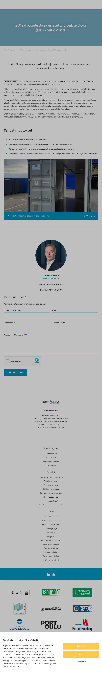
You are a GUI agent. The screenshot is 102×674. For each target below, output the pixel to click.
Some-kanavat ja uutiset (51, 525)
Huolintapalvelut (51, 501)
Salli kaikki (81, 646)
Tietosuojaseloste (51, 548)
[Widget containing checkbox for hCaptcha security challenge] (22, 361)
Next (95, 216)
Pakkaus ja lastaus (51, 489)
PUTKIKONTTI (11, 81)
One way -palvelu (51, 485)
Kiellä (81, 654)
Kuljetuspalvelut (51, 497)
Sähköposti (8, 323)
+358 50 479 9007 (53, 290)
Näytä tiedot (81, 661)
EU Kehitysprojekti (51, 560)
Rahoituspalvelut (51, 481)
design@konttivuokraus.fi (51, 284)
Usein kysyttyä (51, 529)
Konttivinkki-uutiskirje (51, 517)
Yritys (54, 310)
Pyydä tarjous (51, 448)
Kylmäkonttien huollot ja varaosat (51, 477)
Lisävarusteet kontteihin (51, 461)
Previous (91, 216)
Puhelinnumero (58, 323)
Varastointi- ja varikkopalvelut (51, 505)
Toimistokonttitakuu (51, 556)
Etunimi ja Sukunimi (12, 310)
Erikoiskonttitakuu (51, 552)
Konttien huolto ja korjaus (51, 493)
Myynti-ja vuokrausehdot (51, 540)
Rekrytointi (51, 536)
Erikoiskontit (51, 465)
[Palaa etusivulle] (4, 50)
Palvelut (51, 472)
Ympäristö (51, 532)
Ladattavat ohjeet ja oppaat (51, 521)
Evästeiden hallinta (51, 544)
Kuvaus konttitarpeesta (13, 335)
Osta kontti (51, 457)
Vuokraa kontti (51, 453)
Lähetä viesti (15, 372)
